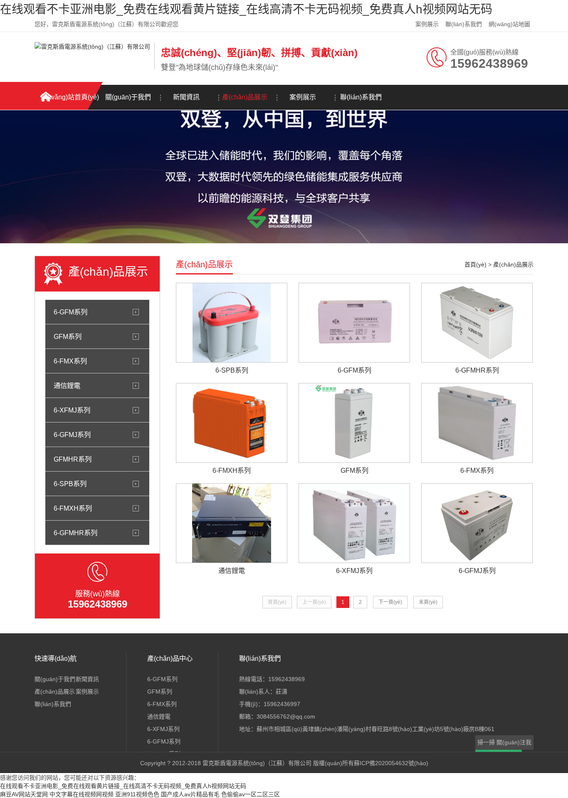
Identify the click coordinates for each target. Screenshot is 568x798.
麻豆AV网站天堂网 (24, 794)
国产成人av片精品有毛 (190, 794)
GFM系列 (67, 336)
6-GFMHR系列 (75, 532)
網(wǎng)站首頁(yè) (70, 97)
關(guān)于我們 (128, 97)
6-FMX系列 (70, 361)
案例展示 (427, 24)
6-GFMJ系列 (72, 434)
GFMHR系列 (72, 459)
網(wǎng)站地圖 (509, 24)
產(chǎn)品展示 (244, 97)
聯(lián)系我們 (463, 24)
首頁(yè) (475, 264)
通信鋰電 (67, 385)
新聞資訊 (186, 97)
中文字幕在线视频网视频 (81, 794)
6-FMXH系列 (73, 508)
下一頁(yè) (390, 602)
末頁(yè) (428, 602)
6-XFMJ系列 (72, 410)
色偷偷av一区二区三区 (250, 794)
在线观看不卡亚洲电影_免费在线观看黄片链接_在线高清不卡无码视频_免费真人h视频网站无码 (246, 9)
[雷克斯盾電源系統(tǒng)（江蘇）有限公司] (92, 46)
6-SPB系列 (70, 483)
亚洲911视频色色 (137, 794)
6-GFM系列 (70, 312)
